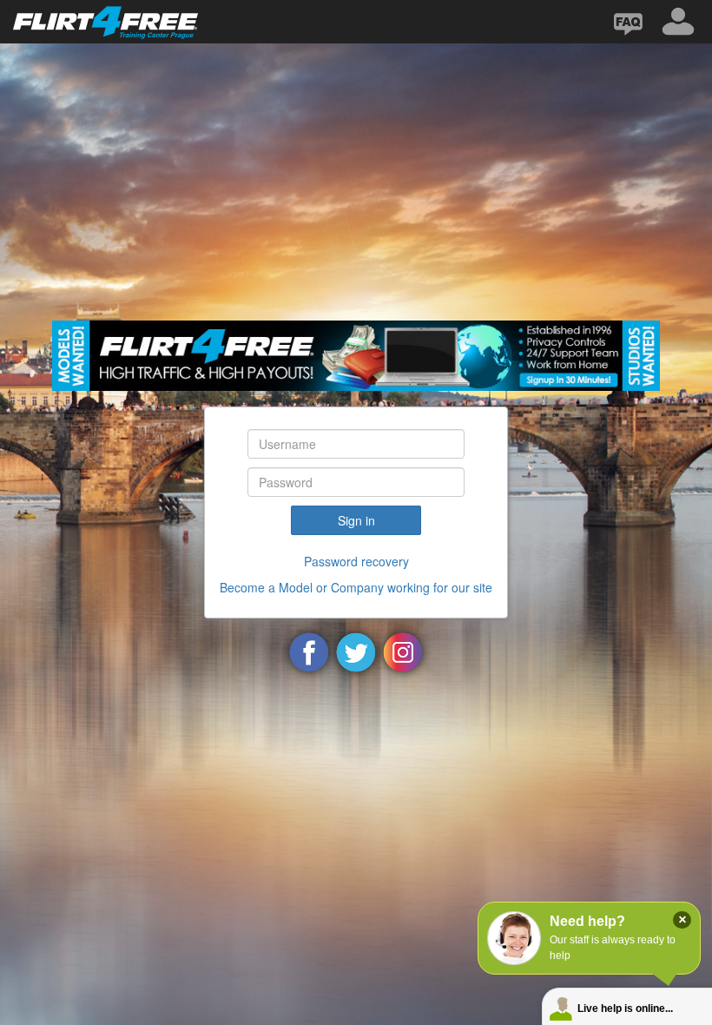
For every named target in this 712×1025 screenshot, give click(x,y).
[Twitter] (356, 650)
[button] (678, 21)
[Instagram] (403, 650)
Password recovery (356, 561)
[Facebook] (309, 650)
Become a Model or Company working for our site (356, 587)
